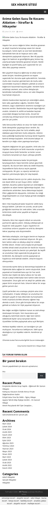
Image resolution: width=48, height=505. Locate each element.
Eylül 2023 (6, 440)
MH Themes (23, 492)
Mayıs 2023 (7, 451)
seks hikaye (35, 498)
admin (20, 31)
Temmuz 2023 (8, 446)
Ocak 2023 (6, 462)
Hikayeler (6, 483)
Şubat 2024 (7, 426)
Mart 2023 (6, 457)
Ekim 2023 (6, 437)
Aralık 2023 (7, 432)
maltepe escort (34, 503)
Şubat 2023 (7, 460)
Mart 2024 (6, 424)
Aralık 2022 (7, 465)
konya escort (14, 501)
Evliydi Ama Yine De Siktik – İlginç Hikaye (19, 397)
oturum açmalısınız (30, 366)
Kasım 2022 (7, 468)
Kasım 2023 (7, 435)
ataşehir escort (23, 498)
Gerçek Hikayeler (9, 480)
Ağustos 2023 (7, 443)
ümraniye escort (8, 498)
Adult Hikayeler (8, 477)
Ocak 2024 (6, 429)
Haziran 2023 (7, 449)
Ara (3, 371)
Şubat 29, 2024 (9, 31)
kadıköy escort (26, 501)
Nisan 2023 (7, 454)
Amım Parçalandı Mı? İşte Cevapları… (17, 405)
